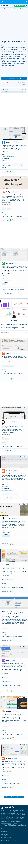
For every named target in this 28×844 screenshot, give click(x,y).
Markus (13, 813)
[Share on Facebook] (2, 82)
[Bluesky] (8, 840)
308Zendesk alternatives (6, 434)
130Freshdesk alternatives (6, 275)
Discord (15, 823)
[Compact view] (23, 89)
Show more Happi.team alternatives (14, 796)
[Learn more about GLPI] (3, 564)
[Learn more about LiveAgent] (3, 711)
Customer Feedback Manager (7, 490)
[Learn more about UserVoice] (3, 471)
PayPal (11, 827)
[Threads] (10, 840)
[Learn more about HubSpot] (3, 192)
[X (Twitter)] (3, 840)
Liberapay (6, 827)
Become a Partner (4, 835)
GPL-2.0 (11, 365)
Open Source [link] (15, 91)
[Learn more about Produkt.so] (3, 518)
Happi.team (4, 46)
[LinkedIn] (15, 840)
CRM (3, 212)
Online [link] (2, 91)
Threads (16, 824)
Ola (9, 813)
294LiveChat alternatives (6, 771)
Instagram (20, 824)
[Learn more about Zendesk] (3, 422)
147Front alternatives (5, 673)
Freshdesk (21, 63)
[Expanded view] (22, 89)
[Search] (24, 2)
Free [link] (10, 91)
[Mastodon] (6, 840)
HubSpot (15, 63)
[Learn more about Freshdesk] (3, 263)
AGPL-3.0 (13, 156)
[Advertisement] (14, 24)
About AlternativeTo (5, 834)
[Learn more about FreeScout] (3, 142)
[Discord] (1, 840)
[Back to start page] (2, 2)
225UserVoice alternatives (6, 481)
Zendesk (10, 65)
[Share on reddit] (8, 82)
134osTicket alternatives (6, 361)
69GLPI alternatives (5, 575)
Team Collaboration (5, 681)
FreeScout (19, 60)
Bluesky (12, 824)
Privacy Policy (4, 831)
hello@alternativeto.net (6, 823)
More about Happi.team (13, 78)
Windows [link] (6, 91)
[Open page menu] (26, 1)
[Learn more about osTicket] (3, 353)
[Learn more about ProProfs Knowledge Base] (3, 611)
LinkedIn (2, 825)
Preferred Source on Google (7, 837)
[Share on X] (5, 82)
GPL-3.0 (11, 579)
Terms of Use (3, 830)
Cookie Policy (3, 833)
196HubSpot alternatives (6, 204)
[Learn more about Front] (3, 660)
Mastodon (8, 824)
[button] (15, 142)
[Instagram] (13, 840)
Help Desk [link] (21, 91)
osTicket (3, 65)
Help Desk (4, 160)
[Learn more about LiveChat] (3, 758)
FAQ (2, 828)
